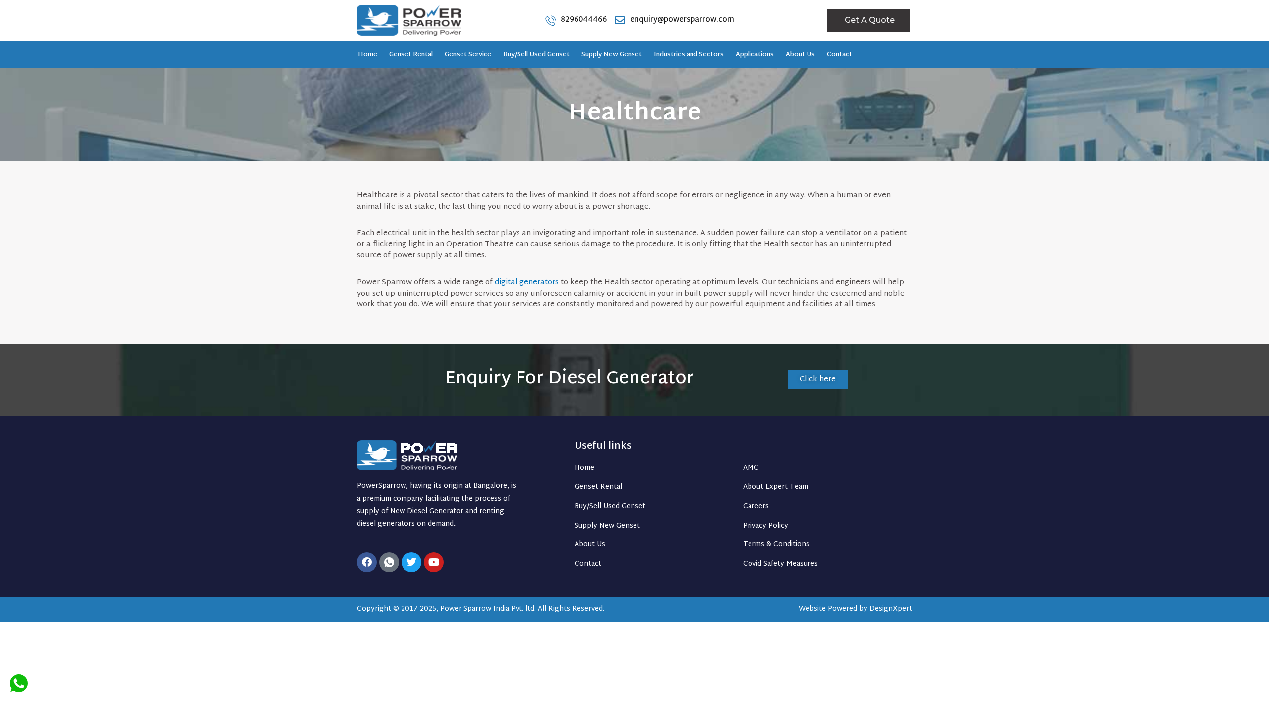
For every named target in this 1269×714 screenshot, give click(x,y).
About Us (800, 54)
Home (367, 54)
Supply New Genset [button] (611, 54)
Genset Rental (411, 54)
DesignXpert (890, 609)
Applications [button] (755, 54)
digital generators (527, 282)
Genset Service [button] (468, 54)
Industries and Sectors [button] (689, 54)
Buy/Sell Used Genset (536, 54)
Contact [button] (839, 54)
